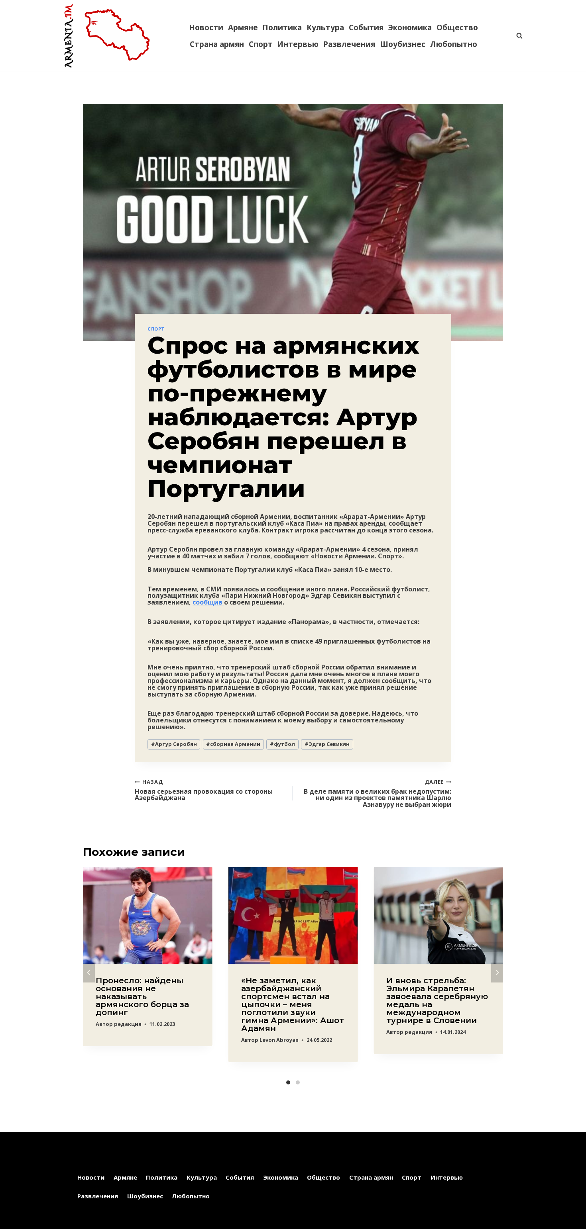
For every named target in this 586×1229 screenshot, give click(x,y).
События (366, 27)
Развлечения (349, 44)
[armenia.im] (106, 35)
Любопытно (453, 44)
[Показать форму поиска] (515, 36)
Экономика (410, 27)
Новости (206, 27)
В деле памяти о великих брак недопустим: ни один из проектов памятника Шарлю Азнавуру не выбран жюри (377, 793)
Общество (457, 27)
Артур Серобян (174, 744)
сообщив (208, 602)
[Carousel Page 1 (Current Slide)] (288, 1082)
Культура (325, 27)
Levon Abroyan (279, 1039)
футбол (282, 744)
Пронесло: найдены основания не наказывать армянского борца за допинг (142, 996)
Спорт (261, 44)
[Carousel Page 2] (298, 1082)
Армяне (243, 27)
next (497, 972)
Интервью (298, 44)
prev (89, 972)
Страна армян (217, 44)
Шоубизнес (402, 44)
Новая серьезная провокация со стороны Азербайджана (204, 789)
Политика (282, 27)
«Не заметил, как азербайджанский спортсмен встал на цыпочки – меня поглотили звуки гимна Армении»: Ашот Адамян (292, 1004)
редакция (128, 1023)
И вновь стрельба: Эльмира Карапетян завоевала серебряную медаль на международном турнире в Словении (437, 1000)
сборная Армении (233, 744)
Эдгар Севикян (327, 744)
